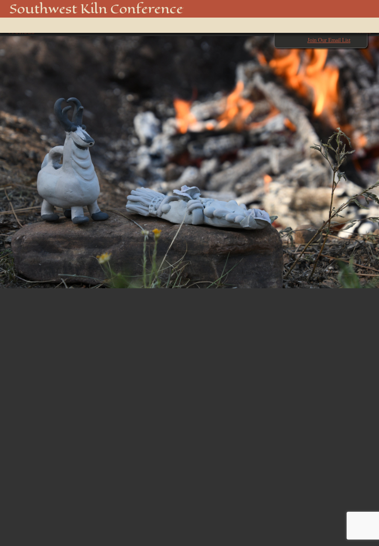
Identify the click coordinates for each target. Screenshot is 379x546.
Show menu (21, 25)
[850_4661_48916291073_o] (189, 157)
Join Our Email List (328, 40)
